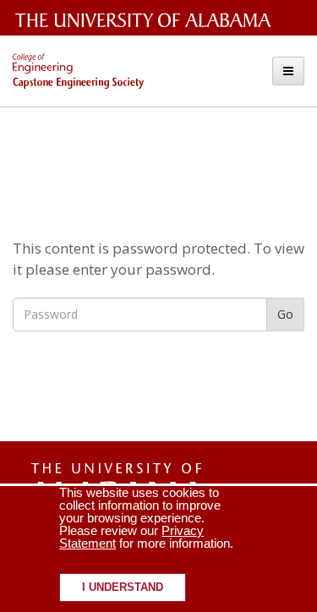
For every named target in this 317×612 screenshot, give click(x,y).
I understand (122, 587)
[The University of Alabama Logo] (148, 21)
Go (285, 314)
